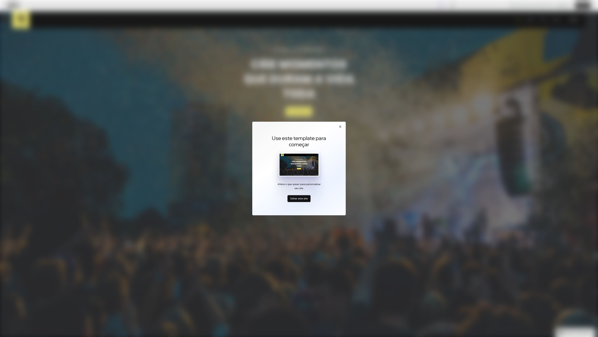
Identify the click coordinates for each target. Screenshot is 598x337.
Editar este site (299, 198)
